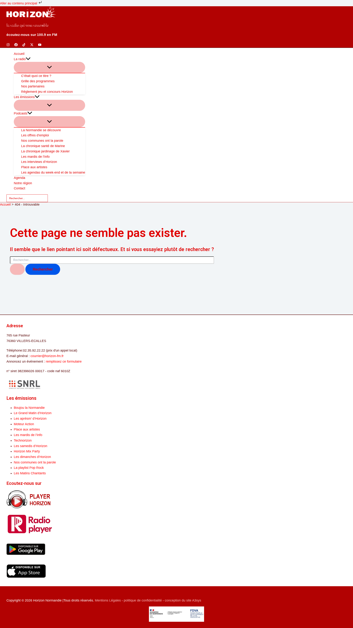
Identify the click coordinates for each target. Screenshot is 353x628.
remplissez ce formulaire (64, 361)
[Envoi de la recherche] (17, 269)
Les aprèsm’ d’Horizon (30, 418)
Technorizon (23, 440)
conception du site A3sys (183, 600)
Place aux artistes (27, 429)
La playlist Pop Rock (29, 468)
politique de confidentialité (143, 600)
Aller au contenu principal (19, 3)
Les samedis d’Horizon (30, 446)
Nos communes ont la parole (35, 462)
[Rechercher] (46, 198)
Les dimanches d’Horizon (32, 457)
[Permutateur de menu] (49, 67)
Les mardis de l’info (28, 435)
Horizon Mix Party (27, 451)
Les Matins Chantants (30, 473)
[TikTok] (24, 45)
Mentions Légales (108, 600)
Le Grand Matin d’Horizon (32, 413)
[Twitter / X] (31, 45)
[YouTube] (39, 45)
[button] (28, 59)
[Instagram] (8, 45)
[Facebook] (16, 45)
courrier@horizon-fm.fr (47, 356)
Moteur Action (24, 424)
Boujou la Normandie (29, 408)
